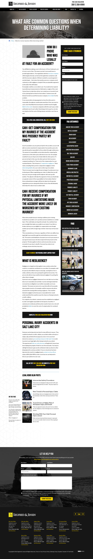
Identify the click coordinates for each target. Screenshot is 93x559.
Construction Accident (72, 150)
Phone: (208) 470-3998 (26, 543)
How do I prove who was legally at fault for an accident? (14, 401)
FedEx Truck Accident (72, 165)
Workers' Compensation (72, 206)
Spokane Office (37, 535)
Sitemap (52, 551)
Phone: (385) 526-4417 (51, 541)
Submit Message (72, 112)
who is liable (51, 95)
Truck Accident (33, 9)
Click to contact (30, 253)
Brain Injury (72, 135)
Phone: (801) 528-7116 (26, 527)
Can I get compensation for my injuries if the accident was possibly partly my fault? (15, 406)
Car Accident (72, 142)
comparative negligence (47, 163)
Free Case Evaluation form (42, 315)
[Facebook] (75, 514)
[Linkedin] (79, 514)
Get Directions (12, 530)
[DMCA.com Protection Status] (80, 551)
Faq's (56, 551)
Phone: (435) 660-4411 (64, 529)
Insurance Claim (72, 169)
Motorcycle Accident (72, 176)
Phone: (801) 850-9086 (14, 529)
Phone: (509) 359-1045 (39, 541)
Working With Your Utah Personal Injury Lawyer (44, 415)
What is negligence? (13, 417)
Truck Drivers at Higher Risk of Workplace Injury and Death (43, 403)
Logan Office (49, 535)
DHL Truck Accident (72, 153)
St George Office (63, 521)
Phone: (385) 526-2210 (77, 529)
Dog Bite (72, 157)
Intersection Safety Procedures (43, 380)
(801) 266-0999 (77, 4)
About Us (12, 9)
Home (9, 40)
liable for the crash (27, 107)
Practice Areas (44, 9)
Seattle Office (62, 535)
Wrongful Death (72, 214)
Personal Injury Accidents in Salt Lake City (15, 421)
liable (30, 306)
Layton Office (75, 521)
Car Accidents (22, 9)
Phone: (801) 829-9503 (39, 529)
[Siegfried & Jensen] (22, 4)
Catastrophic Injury (72, 146)
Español (81, 9)
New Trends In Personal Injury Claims (45, 391)
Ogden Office (37, 521)
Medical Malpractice (72, 172)
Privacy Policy (46, 551)
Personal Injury (72, 184)
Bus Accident (72, 138)
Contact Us (73, 9)
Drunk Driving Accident (72, 161)
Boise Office (24, 535)
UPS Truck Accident (72, 202)
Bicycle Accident (72, 131)
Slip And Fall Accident (72, 195)
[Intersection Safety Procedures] (27, 384)
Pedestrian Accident (72, 180)
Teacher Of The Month (68, 551)
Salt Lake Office (12, 521)
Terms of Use (39, 551)
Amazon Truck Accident (72, 127)
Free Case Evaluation (78, 2)
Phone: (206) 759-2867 (64, 541)
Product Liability (72, 191)
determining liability (27, 168)
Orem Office (49, 521)
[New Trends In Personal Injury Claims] (27, 395)
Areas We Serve (56, 9)
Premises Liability (72, 187)
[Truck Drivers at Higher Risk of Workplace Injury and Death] (27, 407)
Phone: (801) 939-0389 (51, 527)
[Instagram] (82, 514)
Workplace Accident (72, 210)
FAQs (66, 9)
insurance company (53, 73)
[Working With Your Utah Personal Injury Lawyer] (27, 418)
